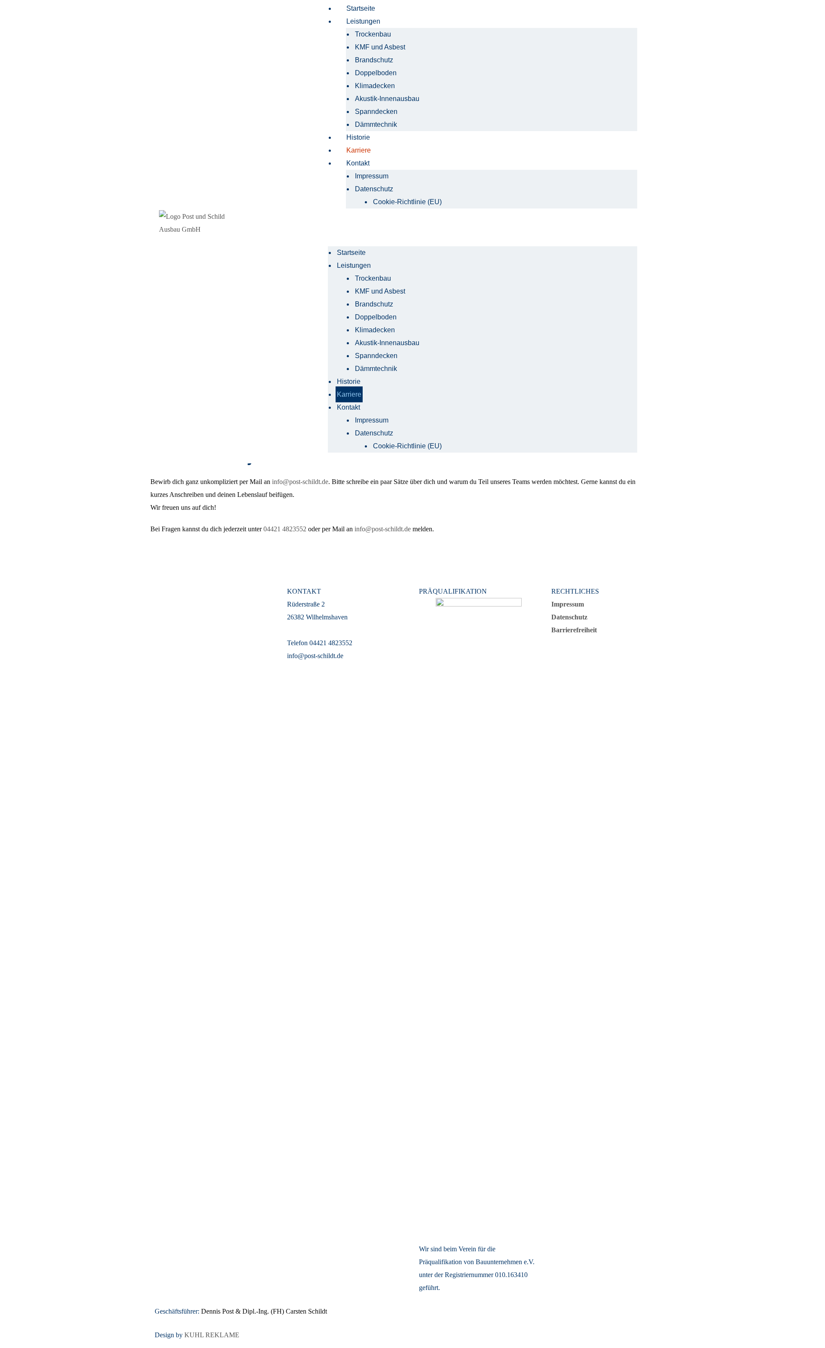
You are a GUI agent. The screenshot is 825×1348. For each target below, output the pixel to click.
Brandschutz (374, 60)
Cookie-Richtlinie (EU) (407, 201)
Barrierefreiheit (574, 630)
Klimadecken (375, 85)
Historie (358, 137)
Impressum (371, 176)
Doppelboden (376, 73)
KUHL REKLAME (211, 1335)
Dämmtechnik (376, 124)
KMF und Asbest (380, 47)
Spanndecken (376, 111)
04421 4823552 (284, 529)
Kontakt (358, 163)
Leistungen (363, 21)
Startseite (360, 8)
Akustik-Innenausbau (387, 98)
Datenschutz (374, 189)
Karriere (358, 150)
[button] (482, 231)
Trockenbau (373, 34)
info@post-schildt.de (300, 481)
